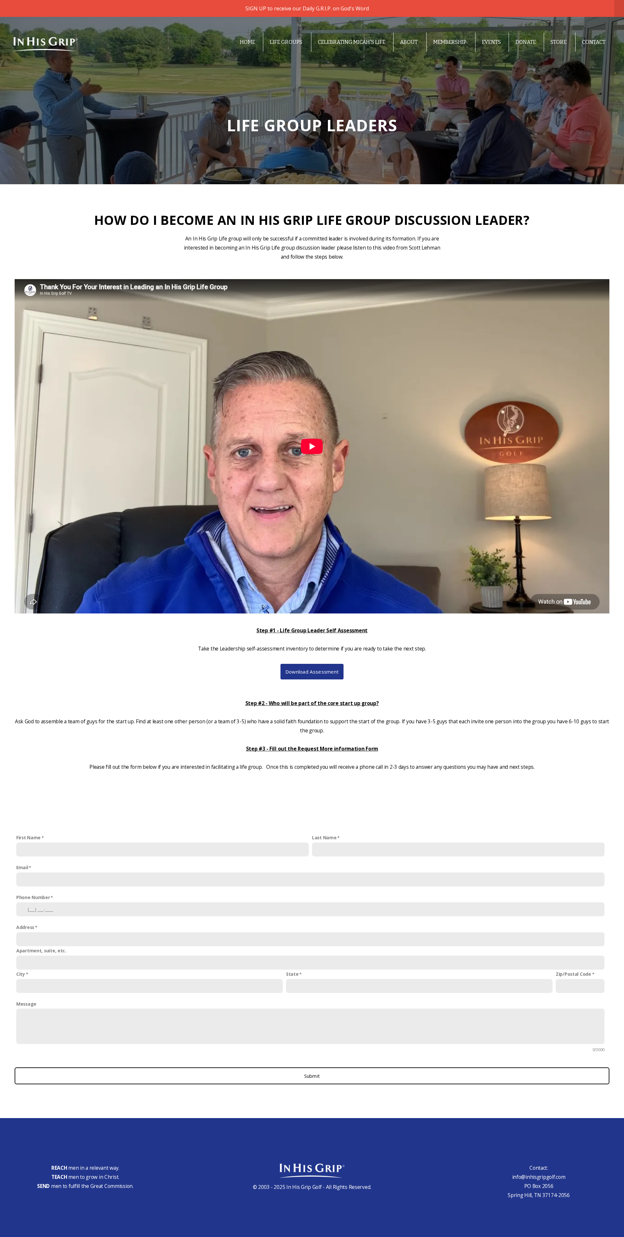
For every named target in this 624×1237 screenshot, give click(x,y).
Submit (312, 1076)
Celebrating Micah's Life (351, 42)
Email (22, 867)
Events (491, 42)
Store (559, 42)
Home (247, 42)
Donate (525, 42)
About (409, 42)
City (20, 974)
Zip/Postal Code (573, 974)
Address (25, 927)
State (292, 974)
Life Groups (286, 42)
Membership (450, 42)
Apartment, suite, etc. (41, 950)
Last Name (324, 837)
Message (26, 1004)
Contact (593, 42)
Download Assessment (312, 671)
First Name (28, 837)
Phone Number (33, 897)
